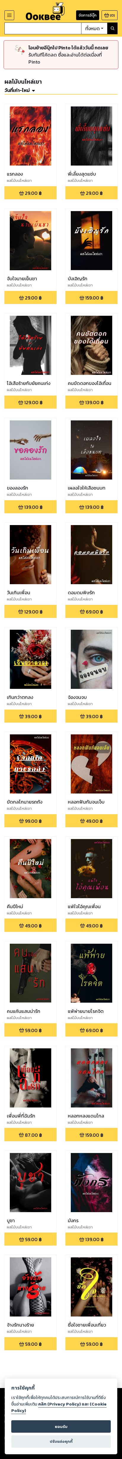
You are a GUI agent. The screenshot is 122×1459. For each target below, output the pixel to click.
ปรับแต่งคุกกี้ (61, 1441)
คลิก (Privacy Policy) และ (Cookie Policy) (59, 1407)
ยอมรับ (61, 1426)
